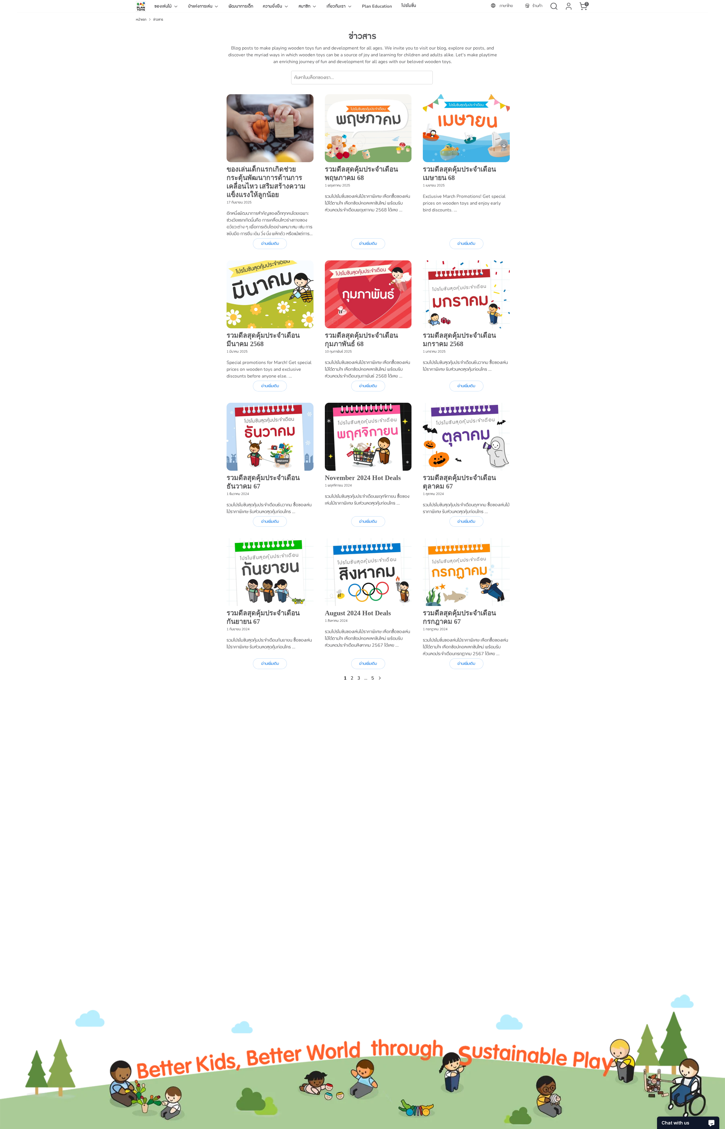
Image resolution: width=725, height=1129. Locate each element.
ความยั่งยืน (273, 6)
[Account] (568, 6)
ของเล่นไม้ (163, 6)
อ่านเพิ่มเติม (270, 243)
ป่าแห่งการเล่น (201, 6)
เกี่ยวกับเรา (337, 6)
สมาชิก (305, 6)
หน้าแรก (141, 19)
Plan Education (377, 6)
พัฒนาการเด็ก (241, 6)
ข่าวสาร (158, 19)
